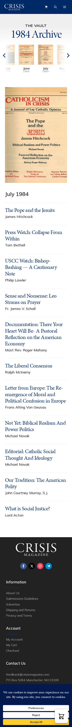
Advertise (13, 604)
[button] (61, 716)
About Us (13, 593)
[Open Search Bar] (55, 7)
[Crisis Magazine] (14, 7)
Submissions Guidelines (22, 599)
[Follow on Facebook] (23, 566)
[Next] (61, 61)
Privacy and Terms (19, 615)
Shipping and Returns (20, 610)
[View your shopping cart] (46, 7)
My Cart (11, 645)
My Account (14, 639)
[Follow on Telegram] (48, 566)
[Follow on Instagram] (40, 566)
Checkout (12, 651)
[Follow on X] (32, 566)
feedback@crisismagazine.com (27, 674)
